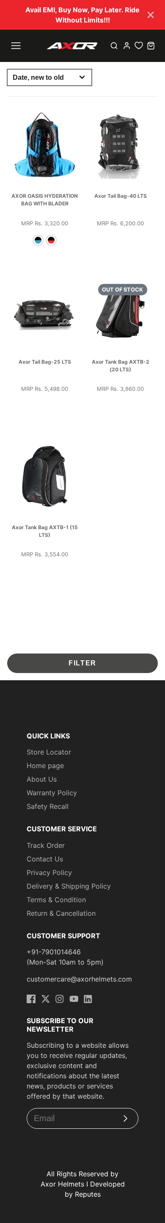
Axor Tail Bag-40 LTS (120, 196)
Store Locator (49, 752)
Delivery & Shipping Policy (69, 886)
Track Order (46, 845)
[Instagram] (59, 999)
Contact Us (45, 859)
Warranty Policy (52, 792)
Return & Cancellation (61, 913)
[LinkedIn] (88, 999)
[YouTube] (74, 999)
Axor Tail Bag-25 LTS (45, 362)
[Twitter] (45, 999)
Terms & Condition (56, 899)
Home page (45, 765)
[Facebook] (31, 999)
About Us (42, 779)
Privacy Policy (49, 872)
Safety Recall (48, 806)
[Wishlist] (139, 45)
